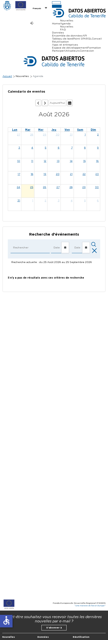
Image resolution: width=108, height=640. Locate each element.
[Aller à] (70, 103)
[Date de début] (65, 247)
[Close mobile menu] (57, 6)
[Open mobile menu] (56, 2)
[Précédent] (38, 103)
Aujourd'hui (57, 102)
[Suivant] (45, 103)
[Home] (7, 6)
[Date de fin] (86, 247)
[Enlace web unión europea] (21, 6)
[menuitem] (39, 8)
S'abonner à (54, 627)
